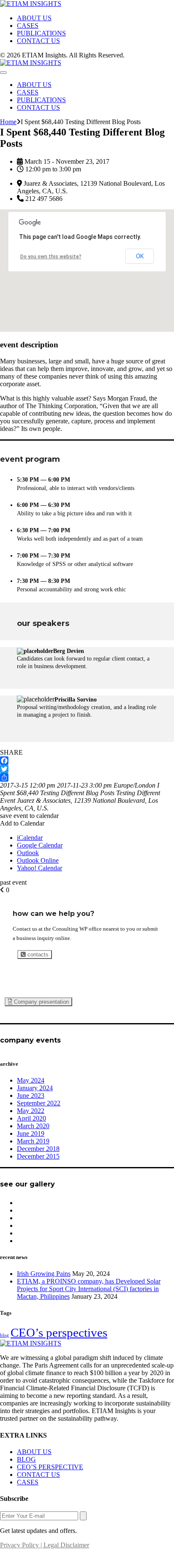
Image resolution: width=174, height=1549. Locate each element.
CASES (27, 25)
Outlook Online (38, 860)
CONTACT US (38, 40)
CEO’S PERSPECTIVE (50, 1466)
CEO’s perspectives (59, 1332)
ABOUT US (34, 18)
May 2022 (30, 1110)
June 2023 (30, 1095)
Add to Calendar (22, 823)
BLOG (26, 1459)
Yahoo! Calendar (39, 868)
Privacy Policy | (22, 1545)
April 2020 (31, 1118)
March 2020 (33, 1125)
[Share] (87, 777)
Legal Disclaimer (66, 1545)
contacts (37, 954)
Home (8, 121)
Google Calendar (40, 845)
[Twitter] (87, 769)
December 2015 (38, 1156)
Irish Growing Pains (44, 1273)
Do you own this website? (51, 257)
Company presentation (40, 1002)
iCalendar (30, 837)
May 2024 (30, 1080)
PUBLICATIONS (41, 33)
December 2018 (38, 1148)
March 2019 (33, 1141)
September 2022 (38, 1103)
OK (140, 256)
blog (4, 1335)
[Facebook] (87, 760)
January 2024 (35, 1087)
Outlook (28, 852)
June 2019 (30, 1133)
